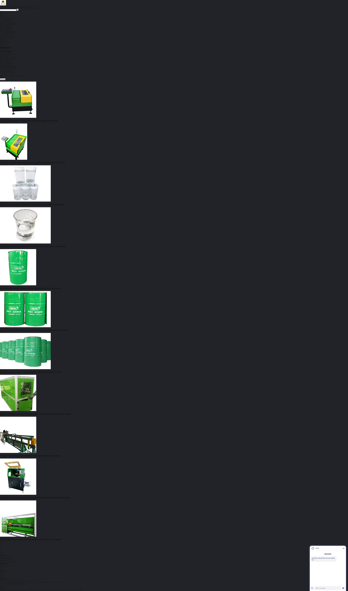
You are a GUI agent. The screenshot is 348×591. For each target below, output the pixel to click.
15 (0, 549)
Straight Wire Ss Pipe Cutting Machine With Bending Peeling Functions (30, 456)
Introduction (3, 572)
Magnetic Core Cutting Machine (9, 57)
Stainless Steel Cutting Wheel (8, 59)
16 (0, 550)
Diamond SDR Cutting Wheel (8, 68)
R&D (1, 569)
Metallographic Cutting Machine (9, 66)
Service (2, 575)
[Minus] (343, 548)
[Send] (343, 588)
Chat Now (3, 13)
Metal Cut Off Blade (5, 63)
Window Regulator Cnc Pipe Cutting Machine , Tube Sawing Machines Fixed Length (35, 414)
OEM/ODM (3, 567)
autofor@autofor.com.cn (19, 584)
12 (0, 544)
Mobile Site (3, 588)
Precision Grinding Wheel (7, 73)
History (2, 574)
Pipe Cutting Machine (6, 65)
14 (0, 547)
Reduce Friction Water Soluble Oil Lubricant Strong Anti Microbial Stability (32, 204)
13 (0, 546)
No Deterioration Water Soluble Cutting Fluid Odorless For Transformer (30, 288)
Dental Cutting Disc (5, 56)
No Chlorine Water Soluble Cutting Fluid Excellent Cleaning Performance (31, 372)
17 (0, 552)
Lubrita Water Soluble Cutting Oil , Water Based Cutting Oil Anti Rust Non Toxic (33, 330)
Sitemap (2, 587)
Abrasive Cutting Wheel (6, 62)
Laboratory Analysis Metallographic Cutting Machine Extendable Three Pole (32, 163)
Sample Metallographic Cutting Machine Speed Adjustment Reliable (29, 121)
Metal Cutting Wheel (5, 60)
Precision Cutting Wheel (6, 54)
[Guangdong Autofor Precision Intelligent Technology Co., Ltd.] (0, 77)
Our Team (3, 577)
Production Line (4, 565)
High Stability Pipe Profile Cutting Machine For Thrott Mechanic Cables (30, 539)
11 (0, 543)
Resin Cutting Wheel (5, 53)
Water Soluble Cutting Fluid (7, 71)
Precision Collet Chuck (6, 69)
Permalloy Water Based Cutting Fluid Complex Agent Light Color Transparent (33, 246)
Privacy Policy (4, 585)
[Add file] (312, 588)
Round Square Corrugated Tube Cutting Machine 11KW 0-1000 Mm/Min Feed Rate (35, 498)
